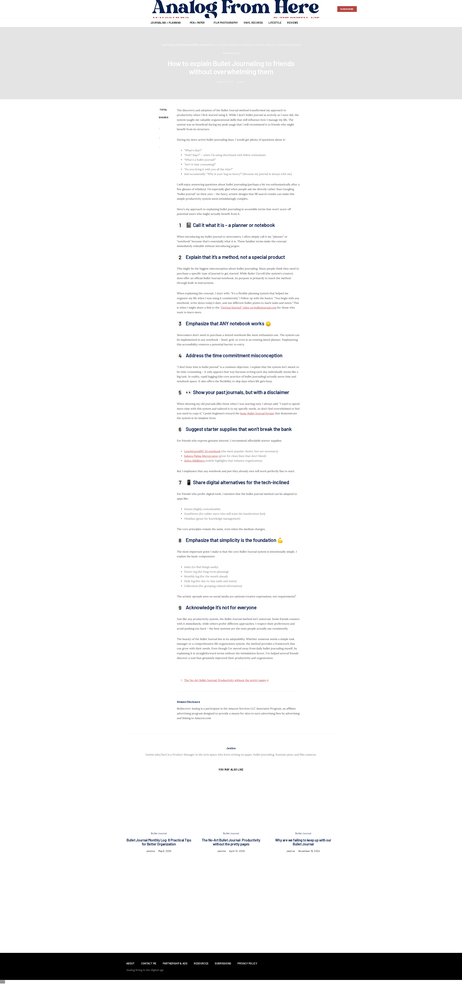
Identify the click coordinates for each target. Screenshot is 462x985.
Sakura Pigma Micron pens (201, 456)
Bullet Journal (201, 44)
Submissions (223, 963)
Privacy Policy (247, 963)
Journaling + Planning (166, 22)
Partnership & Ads (175, 963)
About (130, 963)
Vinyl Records (253, 22)
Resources (201, 963)
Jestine (240, 81)
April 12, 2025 (237, 850)
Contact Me (148, 963)
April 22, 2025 (225, 81)
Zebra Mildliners (194, 460)
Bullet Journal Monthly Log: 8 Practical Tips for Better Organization (159, 842)
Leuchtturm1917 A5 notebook (202, 451)
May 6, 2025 (164, 850)
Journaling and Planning (176, 44)
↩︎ (268, 680)
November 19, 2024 (309, 850)
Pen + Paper (197, 22)
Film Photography (226, 22)
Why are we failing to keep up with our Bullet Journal (303, 842)
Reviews (292, 22)
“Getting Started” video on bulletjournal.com (248, 307)
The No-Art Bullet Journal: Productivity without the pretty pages (225, 680)
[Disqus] (231, 898)
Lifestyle (275, 22)
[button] (457, 22)
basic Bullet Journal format (257, 413)
